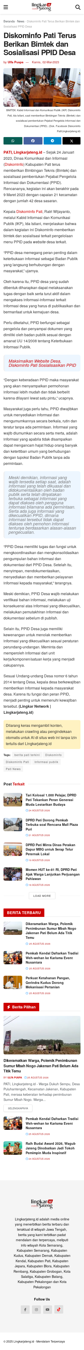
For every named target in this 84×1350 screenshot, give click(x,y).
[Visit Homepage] (41, 7)
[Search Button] (77, 7)
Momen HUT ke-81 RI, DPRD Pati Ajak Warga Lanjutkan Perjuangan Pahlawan (53, 874)
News (20, 21)
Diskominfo (14, 164)
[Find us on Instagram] (36, 1309)
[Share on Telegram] (53, 141)
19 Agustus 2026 (39, 860)
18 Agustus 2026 (39, 885)
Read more (18, 1108)
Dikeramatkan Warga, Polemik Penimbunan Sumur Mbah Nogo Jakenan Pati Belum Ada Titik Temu (51, 930)
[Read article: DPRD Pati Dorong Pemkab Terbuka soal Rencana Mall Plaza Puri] (13, 824)
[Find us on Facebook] (25, 1309)
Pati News (13, 769)
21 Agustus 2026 (39, 835)
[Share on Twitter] (71, 141)
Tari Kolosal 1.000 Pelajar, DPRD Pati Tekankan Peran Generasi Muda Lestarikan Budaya (51, 799)
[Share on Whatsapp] (13, 141)
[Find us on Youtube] (47, 1309)
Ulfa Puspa (15, 62)
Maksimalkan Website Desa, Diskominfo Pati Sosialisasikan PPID (42, 363)
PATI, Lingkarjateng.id (23, 152)
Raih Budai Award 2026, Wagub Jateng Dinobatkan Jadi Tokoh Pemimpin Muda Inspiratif (51, 1148)
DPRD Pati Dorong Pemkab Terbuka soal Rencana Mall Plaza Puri (52, 824)
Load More (42, 896)
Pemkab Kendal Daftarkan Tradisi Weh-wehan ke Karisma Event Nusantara (52, 958)
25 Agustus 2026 (38, 1077)
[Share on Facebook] (33, 141)
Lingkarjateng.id (24, 1341)
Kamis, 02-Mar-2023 (45, 62)
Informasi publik (46, 762)
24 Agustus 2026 (39, 810)
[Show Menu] (6, 7)
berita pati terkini (27, 755)
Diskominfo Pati (29, 211)
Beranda (9, 21)
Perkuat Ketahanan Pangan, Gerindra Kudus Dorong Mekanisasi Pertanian (48, 982)
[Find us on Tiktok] (58, 1309)
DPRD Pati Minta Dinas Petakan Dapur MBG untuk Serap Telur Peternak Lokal (50, 849)
